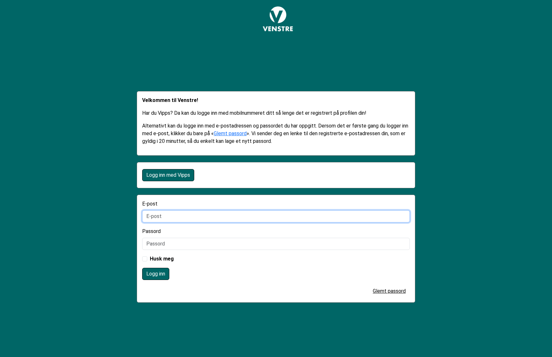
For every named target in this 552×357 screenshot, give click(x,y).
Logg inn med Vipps (168, 175)
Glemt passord (230, 133)
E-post (149, 204)
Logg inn (155, 274)
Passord (151, 231)
